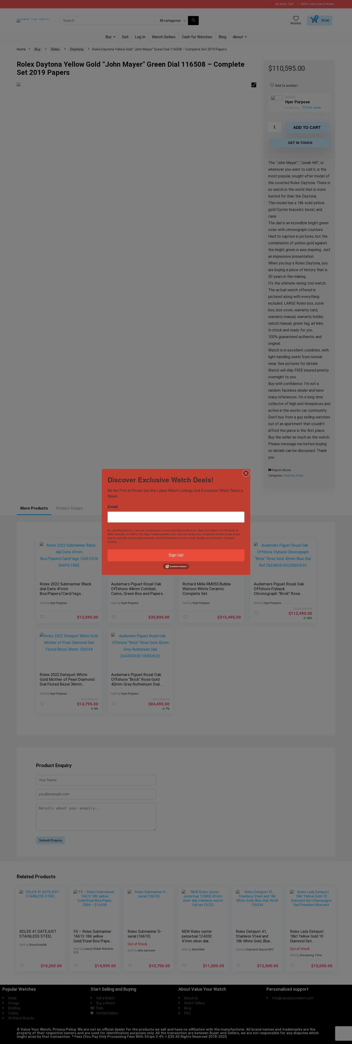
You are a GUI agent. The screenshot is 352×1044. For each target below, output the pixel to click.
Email (113, 507)
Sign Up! (176, 555)
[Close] (246, 473)
